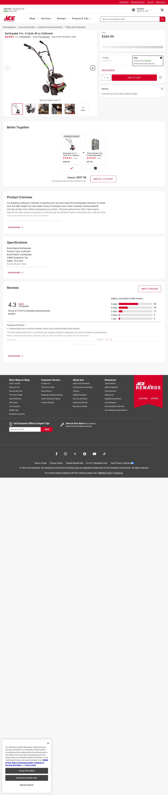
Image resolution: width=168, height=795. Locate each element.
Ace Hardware (9, 27)
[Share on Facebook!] (56, 453)
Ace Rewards (123, 2)
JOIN (46, 429)
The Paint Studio (16, 395)
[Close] (48, 743)
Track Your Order (48, 387)
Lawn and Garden (27, 27)
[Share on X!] (75, 453)
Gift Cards (13, 402)
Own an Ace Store (80, 399)
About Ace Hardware (81, 383)
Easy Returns (46, 391)
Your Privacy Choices (120, 463)
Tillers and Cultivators (75, 27)
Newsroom (109, 395)
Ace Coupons (14, 406)
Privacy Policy (56, 463)
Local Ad (150, 2)
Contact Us (45, 383)
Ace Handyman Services (114, 406)
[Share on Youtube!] (94, 453)
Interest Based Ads (74, 463)
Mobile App (13, 410)
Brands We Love (15, 391)
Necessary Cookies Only (27, 778)
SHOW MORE (14, 227)
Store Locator (160, 2)
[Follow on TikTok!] (104, 453)
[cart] (162, 10)
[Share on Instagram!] (65, 453)
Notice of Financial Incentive (22, 763)
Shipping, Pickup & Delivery (52, 395)
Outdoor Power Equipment (50, 27)
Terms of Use (40, 463)
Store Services (110, 391)
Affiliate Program (80, 395)
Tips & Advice (110, 383)
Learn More (143, 398)
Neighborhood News (113, 399)
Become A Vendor (80, 406)
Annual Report (110, 402)
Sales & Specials (111, 387)
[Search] (162, 19)
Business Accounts (138, 2)
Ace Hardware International (116, 410)
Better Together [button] (18, 127)
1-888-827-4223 (104, 473)
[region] (26, 766)
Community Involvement (83, 387)
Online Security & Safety (50, 399)
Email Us (119, 473)
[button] (133, 19)
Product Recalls (47, 402)
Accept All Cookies (27, 771)
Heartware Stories (80, 402)
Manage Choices (27, 785)
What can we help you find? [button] (114, 19)
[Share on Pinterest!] (84, 453)
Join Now (154, 398)
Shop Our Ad (14, 387)
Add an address (108, 70)
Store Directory (15, 399)
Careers (76, 391)
